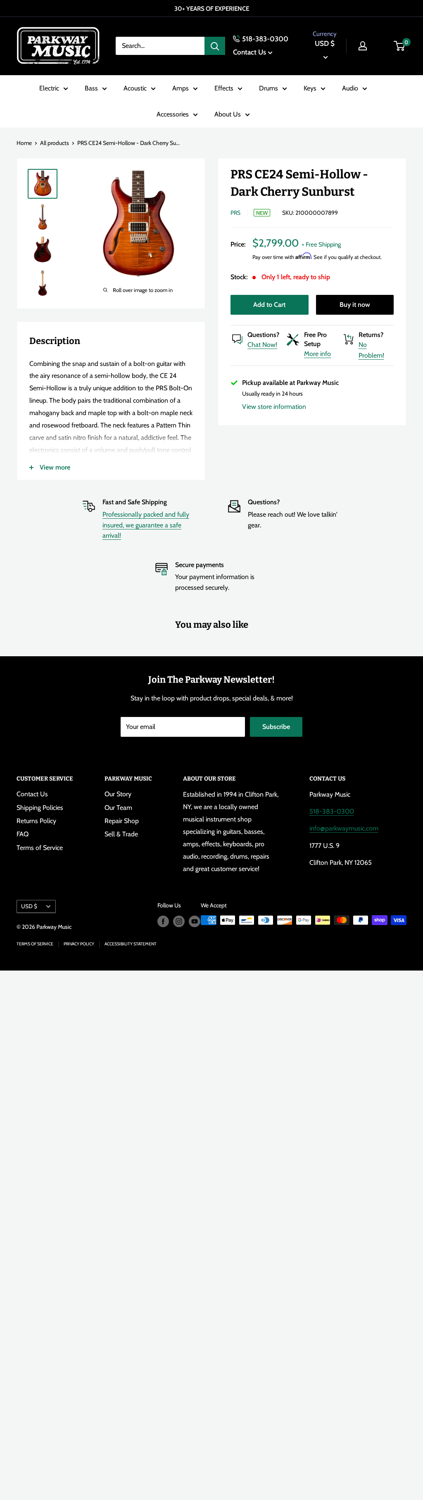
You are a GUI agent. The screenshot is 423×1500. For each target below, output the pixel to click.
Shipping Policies (40, 808)
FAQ (23, 834)
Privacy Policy (79, 944)
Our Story (118, 794)
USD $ (29, 906)
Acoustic (135, 88)
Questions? (263, 335)
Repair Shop (122, 821)
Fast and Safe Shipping (134, 502)
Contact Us (249, 52)
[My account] (363, 45)
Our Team (118, 808)
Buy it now (355, 305)
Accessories (173, 114)
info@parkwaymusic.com (343, 828)
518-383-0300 (265, 39)
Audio (350, 88)
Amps (180, 88)
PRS (235, 212)
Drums (268, 88)
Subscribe (276, 727)
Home (24, 143)
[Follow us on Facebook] (163, 921)
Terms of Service (40, 848)
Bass (91, 88)
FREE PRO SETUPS (216, 8)
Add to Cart (269, 305)
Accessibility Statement (131, 944)
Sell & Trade (121, 834)
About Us (227, 114)
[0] (399, 46)
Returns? (371, 335)
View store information (274, 407)
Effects (223, 88)
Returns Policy (36, 821)
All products (54, 143)
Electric (49, 88)
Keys (310, 88)
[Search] (214, 46)
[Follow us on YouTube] (194, 921)
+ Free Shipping (321, 244)
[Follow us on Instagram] (179, 921)
